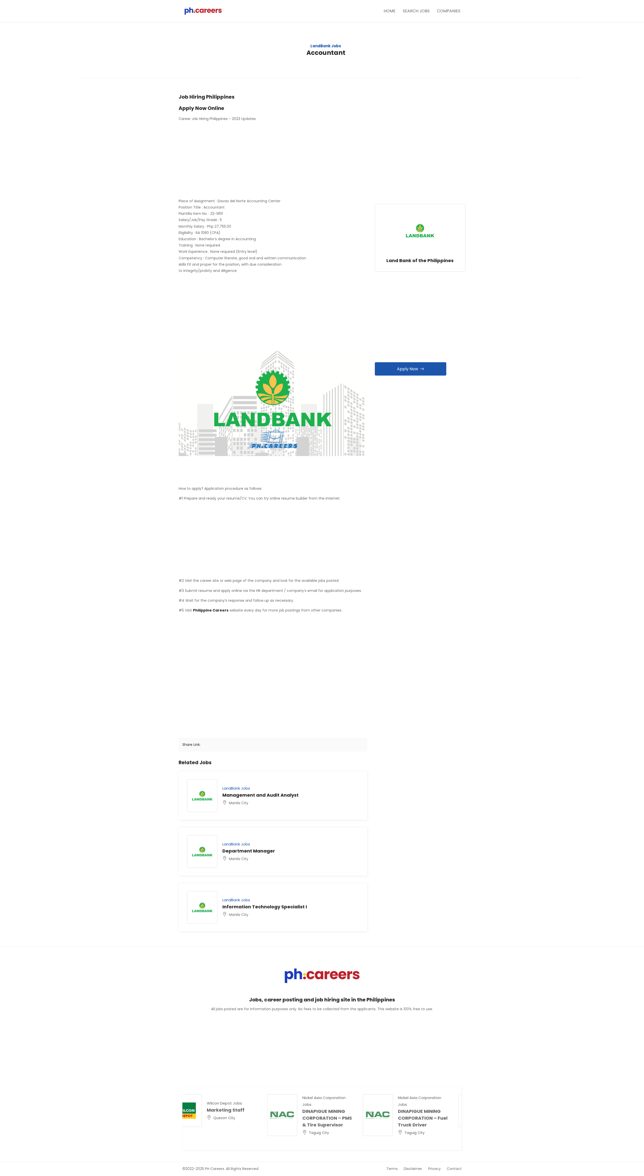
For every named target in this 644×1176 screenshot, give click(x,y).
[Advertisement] (273, 161)
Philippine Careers (210, 610)
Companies (448, 11)
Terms (392, 1168)
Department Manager (248, 851)
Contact (454, 1168)
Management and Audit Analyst (260, 795)
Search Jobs (416, 11)
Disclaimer (413, 1168)
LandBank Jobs (325, 46)
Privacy (434, 1168)
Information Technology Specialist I (264, 907)
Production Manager (338, 1110)
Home (389, 11)
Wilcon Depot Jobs (330, 1103)
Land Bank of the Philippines (420, 260)
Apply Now (407, 369)
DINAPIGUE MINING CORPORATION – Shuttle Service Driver (434, 1118)
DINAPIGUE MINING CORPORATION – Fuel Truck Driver (242, 1118)
